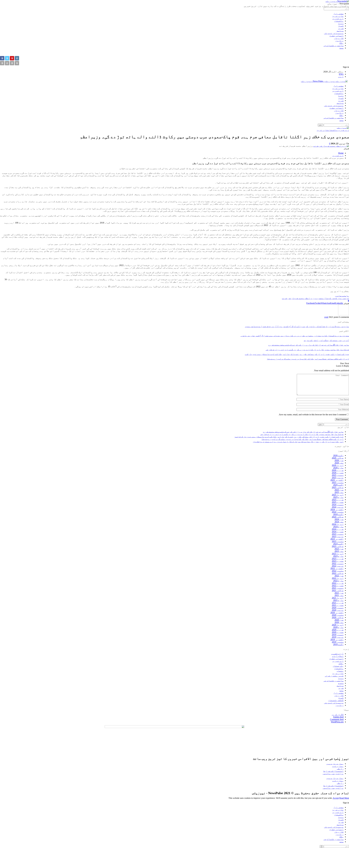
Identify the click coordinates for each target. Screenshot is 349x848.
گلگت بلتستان (336, 700)
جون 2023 (339, 549)
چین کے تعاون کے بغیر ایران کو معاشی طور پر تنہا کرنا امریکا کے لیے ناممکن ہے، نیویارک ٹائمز (289, 436)
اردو (341, 76)
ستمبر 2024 (338, 512)
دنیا (341, 23)
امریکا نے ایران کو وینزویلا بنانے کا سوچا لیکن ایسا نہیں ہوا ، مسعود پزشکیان (298, 441)
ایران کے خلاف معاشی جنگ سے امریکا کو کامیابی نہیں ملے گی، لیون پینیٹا (302, 439)
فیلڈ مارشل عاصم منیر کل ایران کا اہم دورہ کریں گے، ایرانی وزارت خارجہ (302, 434)
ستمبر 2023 (338, 541)
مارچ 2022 (338, 580)
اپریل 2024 (338, 524)
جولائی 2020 (338, 617)
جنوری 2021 (338, 605)
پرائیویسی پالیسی (333, 773)
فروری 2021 (338, 603)
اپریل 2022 (338, 578)
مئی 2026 (339, 463)
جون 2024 (339, 519)
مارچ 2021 (338, 600)
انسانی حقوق (336, 35)
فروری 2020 (338, 630)
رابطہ (340, 768)
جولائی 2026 (338, 458)
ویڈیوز (339, 40)
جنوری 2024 (338, 531)
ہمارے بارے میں (335, 764)
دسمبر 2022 (338, 563)
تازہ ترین (338, 16)
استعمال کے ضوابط (333, 771)
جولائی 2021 (338, 590)
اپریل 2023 (338, 553)
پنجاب (340, 671)
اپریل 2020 (338, 625)
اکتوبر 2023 (337, 539)
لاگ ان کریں (338, 714)
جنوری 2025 (338, 502)
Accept (336, 798)
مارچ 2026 (338, 468)
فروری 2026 (338, 470)
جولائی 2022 (338, 573)
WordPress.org (337, 722)
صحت (341, 48)
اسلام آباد (338, 656)
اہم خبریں (338, 18)
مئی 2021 (339, 595)
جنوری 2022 (338, 585)
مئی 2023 (339, 551)
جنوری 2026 (338, 472)
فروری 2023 (338, 558)
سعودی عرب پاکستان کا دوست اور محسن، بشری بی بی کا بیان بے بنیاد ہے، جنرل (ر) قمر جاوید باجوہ (294, 335)
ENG (341, 74)
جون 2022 (339, 576)
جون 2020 (339, 620)
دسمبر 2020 (338, 607)
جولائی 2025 (338, 487)
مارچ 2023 (338, 556)
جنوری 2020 (338, 632)
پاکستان (339, 21)
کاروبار (339, 38)
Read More (344, 798)
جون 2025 (339, 490)
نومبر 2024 (338, 507)
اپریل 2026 (338, 465)
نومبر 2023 (338, 536)
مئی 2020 (339, 622)
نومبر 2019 (338, 637)
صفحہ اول (338, 13)
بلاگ (341, 43)
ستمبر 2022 (338, 571)
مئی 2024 (339, 522)
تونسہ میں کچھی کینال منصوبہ (332, 298)
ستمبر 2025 (338, 482)
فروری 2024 (338, 529)
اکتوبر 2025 (337, 480)
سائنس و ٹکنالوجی (333, 45)
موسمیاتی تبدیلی (334, 33)
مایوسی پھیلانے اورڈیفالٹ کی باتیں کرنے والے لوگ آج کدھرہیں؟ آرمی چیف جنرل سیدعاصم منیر (297, 326)
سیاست (340, 31)
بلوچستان (338, 666)
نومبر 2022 (338, 566)
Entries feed (338, 717)
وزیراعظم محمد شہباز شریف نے (298, 298)
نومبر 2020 (338, 610)
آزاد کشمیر (337, 653)
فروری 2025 (338, 499)
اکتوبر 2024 (337, 509)
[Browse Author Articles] (343, 314)
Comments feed (337, 719)
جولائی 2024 (338, 517)
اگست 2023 (338, 544)
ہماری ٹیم (338, 766)
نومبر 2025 (338, 477)
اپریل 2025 (338, 495)
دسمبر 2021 (338, 588)
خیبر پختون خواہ (334, 676)
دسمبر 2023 (338, 534)
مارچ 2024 (338, 526)
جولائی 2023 (338, 546)
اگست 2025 (338, 485)
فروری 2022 (338, 583)
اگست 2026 (338, 455)
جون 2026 (339, 460)
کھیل (341, 26)
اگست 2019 (338, 644)
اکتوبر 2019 (337, 639)
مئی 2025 (339, 492)
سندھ (341, 683)
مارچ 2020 (338, 627)
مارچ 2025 (338, 497)
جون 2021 (339, 593)
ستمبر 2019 (338, 642)
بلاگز (341, 663)
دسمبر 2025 (338, 475)
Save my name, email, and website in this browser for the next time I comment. (312, 414)
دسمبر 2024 (338, 504)
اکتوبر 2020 (337, 612)
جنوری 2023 (338, 561)
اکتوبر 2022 (337, 568)
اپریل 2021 (338, 598)
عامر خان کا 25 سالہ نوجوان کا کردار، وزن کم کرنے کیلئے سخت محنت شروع (303, 432)
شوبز (341, 28)
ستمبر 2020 (338, 615)
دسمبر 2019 (338, 634)
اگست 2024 (338, 514)
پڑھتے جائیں (342, 296)
